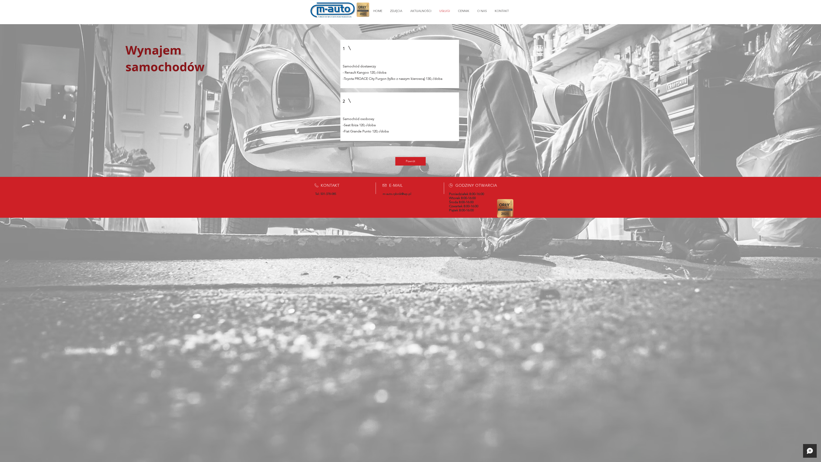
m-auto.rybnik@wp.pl (397, 194)
